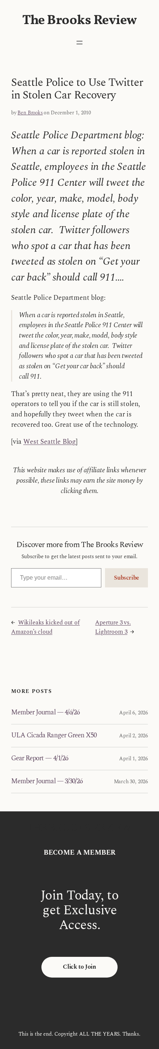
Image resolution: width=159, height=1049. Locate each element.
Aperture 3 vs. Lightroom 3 (113, 627)
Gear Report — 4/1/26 (39, 759)
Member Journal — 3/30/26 (46, 781)
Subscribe (126, 577)
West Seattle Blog (49, 441)
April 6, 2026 (133, 713)
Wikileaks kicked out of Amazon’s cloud (45, 627)
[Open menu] (79, 42)
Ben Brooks (30, 113)
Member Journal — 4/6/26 (45, 713)
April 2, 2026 (133, 736)
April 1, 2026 (133, 759)
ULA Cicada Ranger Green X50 (54, 736)
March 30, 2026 (131, 781)
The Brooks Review (79, 20)
